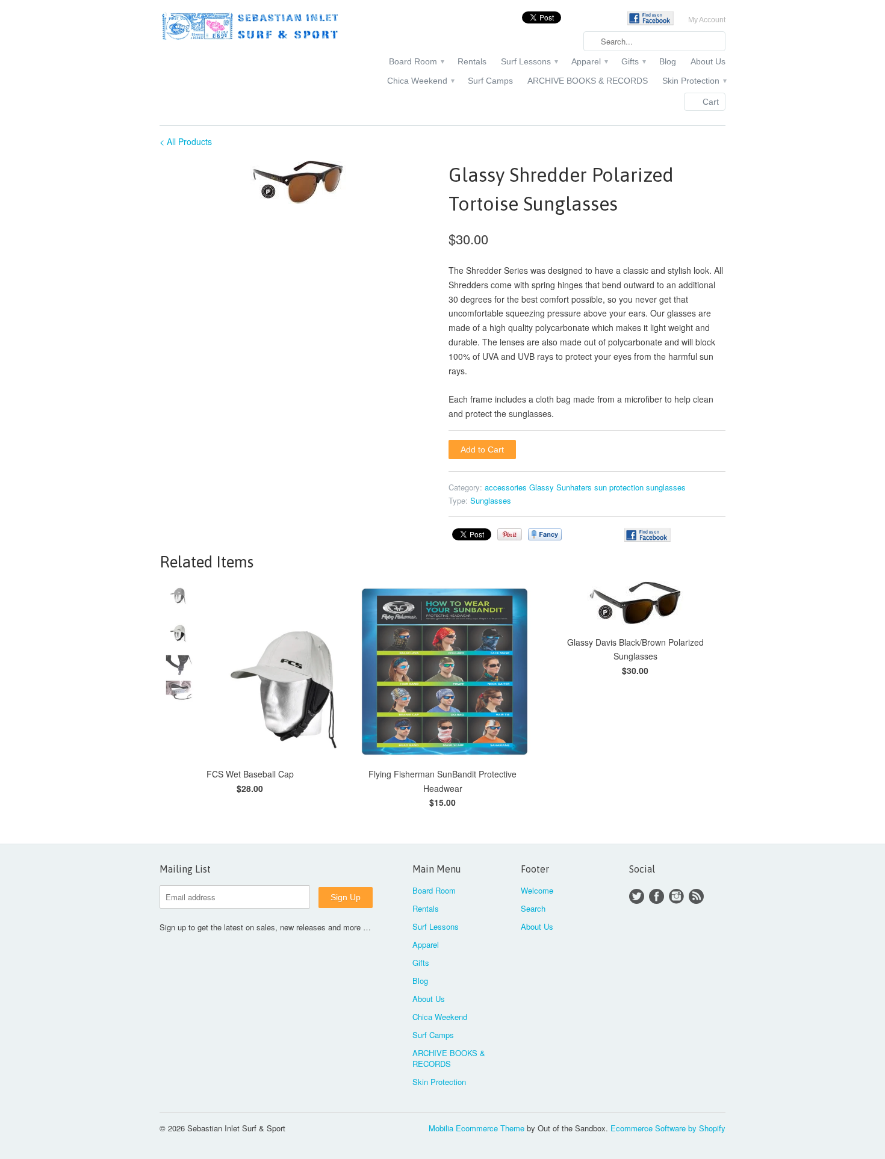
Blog (667, 61)
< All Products (186, 141)
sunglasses (666, 487)
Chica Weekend (420, 80)
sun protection (619, 487)
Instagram (676, 896)
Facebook (656, 896)
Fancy (545, 534)
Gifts (633, 61)
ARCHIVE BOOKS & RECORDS (587, 80)
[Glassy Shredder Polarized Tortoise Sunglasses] (298, 182)
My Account (706, 20)
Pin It (509, 534)
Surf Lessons (529, 61)
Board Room (416, 61)
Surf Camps (490, 80)
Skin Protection (693, 80)
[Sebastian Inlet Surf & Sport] (250, 28)
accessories (506, 487)
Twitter (636, 896)
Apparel (589, 61)
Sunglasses (490, 500)
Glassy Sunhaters (560, 487)
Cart (711, 102)
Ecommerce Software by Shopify (667, 1128)
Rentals (472, 61)
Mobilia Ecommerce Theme (476, 1128)
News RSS (696, 896)
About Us (708, 61)
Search (533, 908)
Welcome (537, 890)
